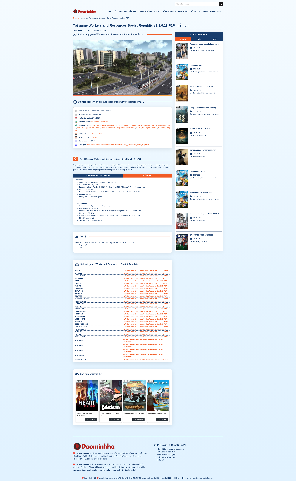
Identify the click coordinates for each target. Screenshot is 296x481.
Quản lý (104, 128)
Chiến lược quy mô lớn (85, 128)
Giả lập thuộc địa (150, 125)
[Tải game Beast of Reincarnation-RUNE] (182, 93)
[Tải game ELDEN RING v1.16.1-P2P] (182, 136)
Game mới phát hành (128, 11)
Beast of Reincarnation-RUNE (201, 86)
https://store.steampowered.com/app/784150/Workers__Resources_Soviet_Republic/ (118, 145)
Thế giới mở (120, 128)
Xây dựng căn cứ (113, 125)
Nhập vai (204, 50)
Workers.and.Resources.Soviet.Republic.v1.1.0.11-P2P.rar (146, 271)
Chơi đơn (161, 128)
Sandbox (154, 128)
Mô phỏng (95, 122)
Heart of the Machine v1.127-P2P (84, 414)
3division (94, 137)
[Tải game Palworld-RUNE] (182, 72)
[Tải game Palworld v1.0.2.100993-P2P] (182, 199)
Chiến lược (104, 122)
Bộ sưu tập (196, 11)
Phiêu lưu (196, 50)
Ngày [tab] (215, 39)
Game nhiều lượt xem (149, 11)
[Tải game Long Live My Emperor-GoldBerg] (182, 114)
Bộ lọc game (216, 11)
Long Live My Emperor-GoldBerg (203, 108)
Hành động (196, 72)
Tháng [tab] (183, 39)
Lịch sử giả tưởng (99, 125)
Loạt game (183, 11)
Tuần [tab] (199, 39)
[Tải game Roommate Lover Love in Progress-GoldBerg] (182, 51)
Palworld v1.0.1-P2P (197, 171)
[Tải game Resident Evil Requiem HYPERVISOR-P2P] (182, 221)
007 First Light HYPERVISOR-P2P (203, 150)
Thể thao (204, 241)
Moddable (111, 128)
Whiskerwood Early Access (134, 413)
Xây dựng (124, 125)
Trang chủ (111, 11)
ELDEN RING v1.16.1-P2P (200, 129)
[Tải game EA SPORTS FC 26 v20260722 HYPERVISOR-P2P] (182, 242)
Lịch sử (97, 128)
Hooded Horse (97, 134)
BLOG (205, 11)
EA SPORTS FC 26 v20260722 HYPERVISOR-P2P (201, 235)
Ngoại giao (162, 125)
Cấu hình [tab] (147, 175)
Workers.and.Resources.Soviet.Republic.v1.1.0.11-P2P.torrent (143, 340)
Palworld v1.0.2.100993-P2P (200, 192)
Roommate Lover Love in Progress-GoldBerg (204, 44)
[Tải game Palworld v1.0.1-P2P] (182, 178)
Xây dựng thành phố (136, 125)
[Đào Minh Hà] (84, 11)
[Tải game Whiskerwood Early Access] (134, 395)
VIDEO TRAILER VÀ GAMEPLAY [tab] (98, 175)
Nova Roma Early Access (157, 413)
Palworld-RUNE (196, 65)
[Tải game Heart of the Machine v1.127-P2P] (87, 395)
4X (91, 125)
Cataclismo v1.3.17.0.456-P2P (110, 414)
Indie (210, 72)
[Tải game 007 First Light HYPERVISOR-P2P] (182, 157)
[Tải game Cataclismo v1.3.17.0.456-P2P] (111, 395)
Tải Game (92, 419)
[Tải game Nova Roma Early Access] (158, 395)
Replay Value (130, 128)
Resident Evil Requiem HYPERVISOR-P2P (204, 214)
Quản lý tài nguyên (143, 128)
